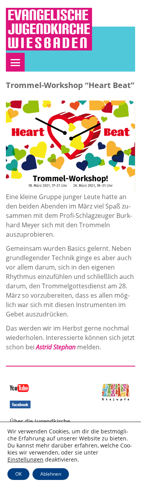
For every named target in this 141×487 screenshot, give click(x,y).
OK (18, 474)
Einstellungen (25, 459)
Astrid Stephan (56, 347)
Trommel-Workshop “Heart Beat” (70, 85)
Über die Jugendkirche (40, 421)
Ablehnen (50, 474)
